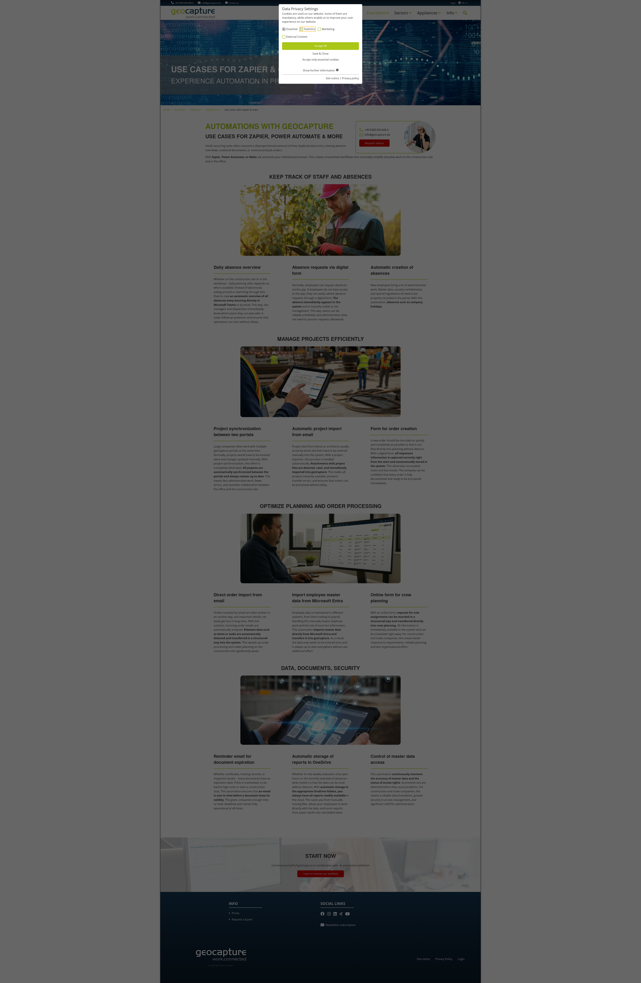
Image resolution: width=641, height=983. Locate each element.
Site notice (332, 78)
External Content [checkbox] (296, 37)
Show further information (319, 70)
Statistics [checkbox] (309, 29)
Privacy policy (350, 78)
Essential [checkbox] (291, 29)
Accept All (320, 46)
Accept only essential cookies (320, 59)
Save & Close (320, 53)
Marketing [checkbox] (328, 29)
